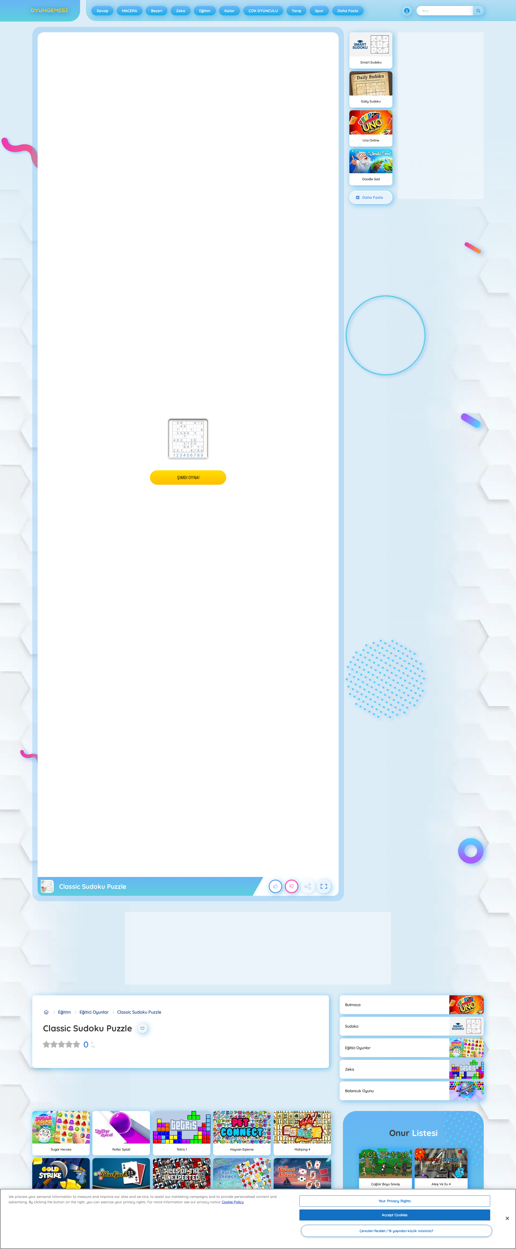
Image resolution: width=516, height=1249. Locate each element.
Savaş (102, 10)
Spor (319, 10)
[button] (407, 11)
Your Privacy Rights (395, 1201)
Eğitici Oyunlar (94, 1012)
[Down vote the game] (291, 886)
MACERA (129, 10)
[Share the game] (307, 886)
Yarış (296, 10)
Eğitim (204, 10)
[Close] (507, 1218)
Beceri (156, 10)
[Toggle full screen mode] (324, 886)
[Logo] (49, 11)
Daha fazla (348, 10)
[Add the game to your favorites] (142, 1028)
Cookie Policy (232, 1202)
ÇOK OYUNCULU (263, 10)
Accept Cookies (394, 1215)
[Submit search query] (478, 10)
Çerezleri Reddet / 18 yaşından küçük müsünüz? (396, 1231)
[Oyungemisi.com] (46, 1012)
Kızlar (229, 10)
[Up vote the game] (275, 886)
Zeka (180, 10)
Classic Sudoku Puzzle (139, 1012)
